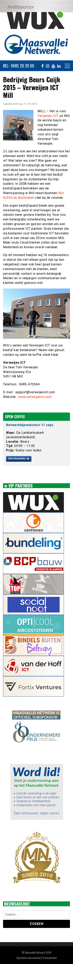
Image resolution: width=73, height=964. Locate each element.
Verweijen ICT (48, 116)
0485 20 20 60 (22, 65)
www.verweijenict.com (35, 397)
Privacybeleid (50, 957)
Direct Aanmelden (17, 458)
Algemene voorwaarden (28, 957)
